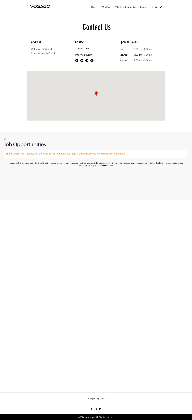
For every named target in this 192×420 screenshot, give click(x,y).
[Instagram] (91, 60)
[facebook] (152, 7)
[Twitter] (81, 60)
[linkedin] (156, 7)
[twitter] (160, 7)
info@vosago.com (96, 398)
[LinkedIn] (86, 60)
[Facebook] (76, 60)
